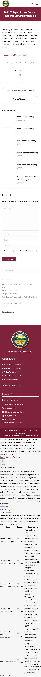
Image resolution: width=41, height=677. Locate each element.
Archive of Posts (18, 63)
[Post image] (8, 120)
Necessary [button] (4, 507)
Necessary (6, 509)
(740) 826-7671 (10, 408)
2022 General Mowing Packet (15, 55)
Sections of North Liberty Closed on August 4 (26, 178)
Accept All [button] (16, 457)
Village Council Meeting (25, 117)
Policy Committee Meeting (26, 141)
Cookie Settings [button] (6, 457)
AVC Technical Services (30, 436)
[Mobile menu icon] (37, 4)
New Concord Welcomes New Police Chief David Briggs (19, 298)
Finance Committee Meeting (27, 153)
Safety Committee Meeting (26, 164)
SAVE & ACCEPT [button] (6, 675)
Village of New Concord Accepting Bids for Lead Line (19, 285)
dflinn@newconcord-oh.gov (14, 412)
